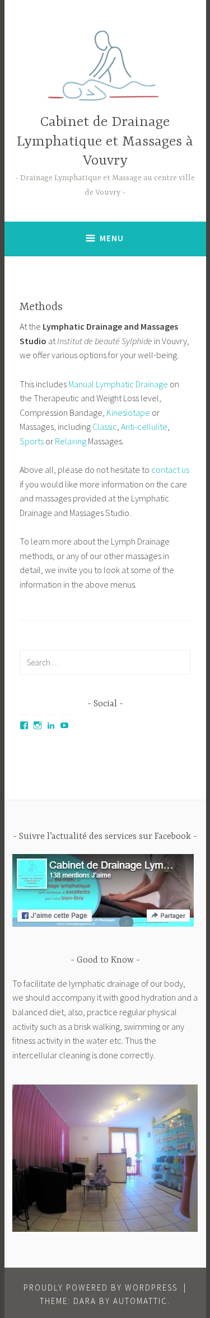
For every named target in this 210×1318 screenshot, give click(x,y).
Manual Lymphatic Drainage (118, 384)
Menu (112, 238)
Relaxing (70, 441)
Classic (104, 426)
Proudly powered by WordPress (101, 1287)
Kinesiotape (128, 412)
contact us (170, 469)
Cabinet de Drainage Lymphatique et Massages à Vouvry (105, 142)
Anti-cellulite (144, 426)
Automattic (140, 1301)
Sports (32, 441)
